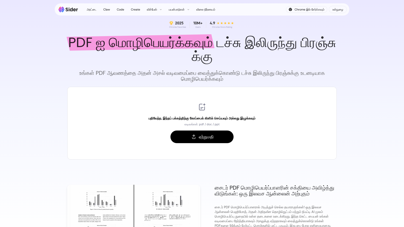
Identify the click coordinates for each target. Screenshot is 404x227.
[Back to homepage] (68, 9)
